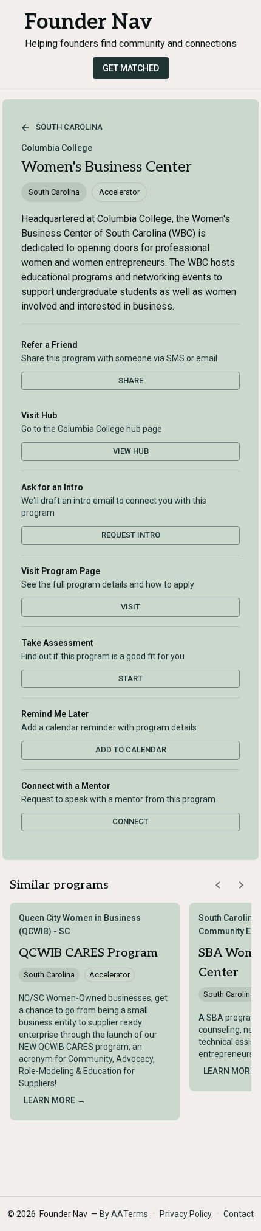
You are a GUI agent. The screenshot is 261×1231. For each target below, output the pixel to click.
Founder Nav (88, 22)
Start (130, 678)
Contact (238, 1214)
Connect (130, 821)
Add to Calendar (130, 749)
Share (130, 380)
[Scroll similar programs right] (241, 885)
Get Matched (131, 68)
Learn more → (55, 1100)
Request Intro (130, 534)
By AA (111, 1214)
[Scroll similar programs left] (218, 885)
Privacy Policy (186, 1214)
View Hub (131, 451)
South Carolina (69, 126)
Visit (130, 606)
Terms (135, 1214)
